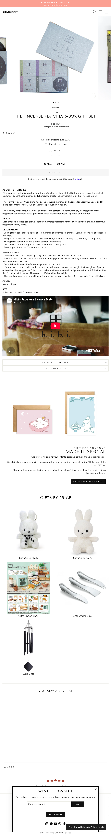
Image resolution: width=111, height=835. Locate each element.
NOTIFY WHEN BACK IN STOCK (86, 827)
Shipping (45, 126)
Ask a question (55, 368)
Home (55, 107)
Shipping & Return (55, 362)
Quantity (55, 150)
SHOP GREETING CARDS (88, 481)
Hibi (55, 112)
